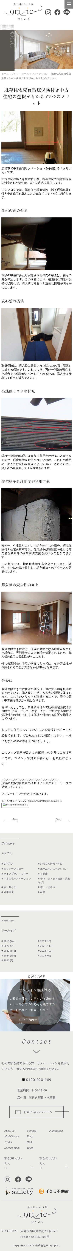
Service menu (12, 1147)
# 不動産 (43, 873)
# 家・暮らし (8, 887)
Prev (14, 819)
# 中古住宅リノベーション (16, 878)
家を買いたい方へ (13, 1161)
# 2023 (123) (45, 950)
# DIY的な (7, 863)
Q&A (29, 1142)
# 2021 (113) (45, 946)
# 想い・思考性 (46, 887)
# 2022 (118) (8, 950)
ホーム (5, 73)
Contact (31, 1130)
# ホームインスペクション (53, 868)
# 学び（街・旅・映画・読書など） (54, 880)
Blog (29, 1136)
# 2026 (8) (7, 960)
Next (58, 819)
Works (8, 1142)
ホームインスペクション (35, 73)
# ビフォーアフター (12, 868)
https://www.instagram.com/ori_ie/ (44, 801)
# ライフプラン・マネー (15, 873)
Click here (28, 1019)
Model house (11, 1136)
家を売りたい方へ (48, 1161)
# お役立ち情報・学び (50, 863)
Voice (30, 1147)
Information (56, 1130)
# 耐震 (41, 892)
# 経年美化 (7, 892)
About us (9, 1130)
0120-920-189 (39, 1079)
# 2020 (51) (7, 946)
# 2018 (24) (7, 941)
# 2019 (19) (44, 941)
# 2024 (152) (8, 955)
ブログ (15, 73)
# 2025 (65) (44, 955)
